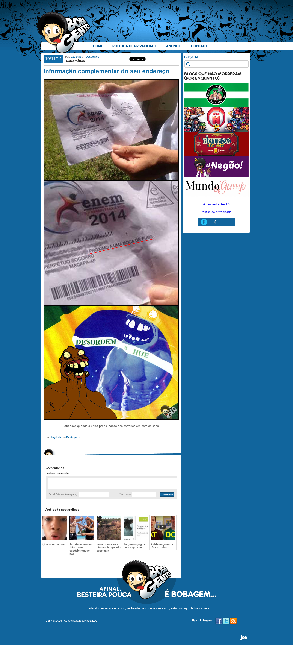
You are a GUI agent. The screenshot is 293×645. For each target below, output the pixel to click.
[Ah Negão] (216, 175)
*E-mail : (63, 494)
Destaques (92, 56)
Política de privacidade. (216, 212)
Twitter (226, 621)
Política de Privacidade (134, 46)
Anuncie (173, 46)
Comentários (75, 60)
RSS (233, 621)
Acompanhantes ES (216, 204)
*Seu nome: (125, 494)
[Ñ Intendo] (216, 130)
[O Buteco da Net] (216, 155)
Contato (199, 46)
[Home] (64, 32)
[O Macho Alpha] (216, 106)
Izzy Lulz (76, 56)
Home (98, 46)
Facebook (218, 621)
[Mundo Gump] (216, 197)
